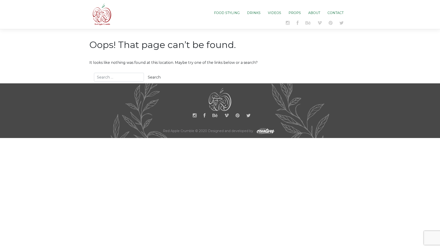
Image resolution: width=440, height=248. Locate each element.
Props (295, 13)
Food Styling (227, 13)
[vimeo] (320, 23)
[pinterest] (237, 116)
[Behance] (215, 116)
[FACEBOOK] (298, 23)
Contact (335, 13)
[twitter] (248, 116)
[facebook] (205, 116)
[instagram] (195, 116)
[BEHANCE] (308, 23)
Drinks (254, 13)
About (314, 13)
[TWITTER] (341, 23)
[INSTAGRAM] (288, 23)
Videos (274, 13)
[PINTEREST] (331, 23)
